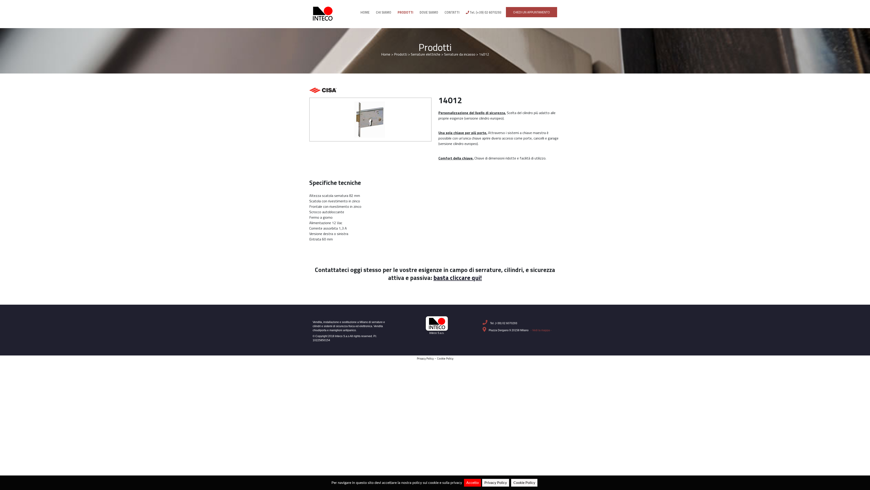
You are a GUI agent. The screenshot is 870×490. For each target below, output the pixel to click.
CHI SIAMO (383, 12)
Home (385, 54)
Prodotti (435, 47)
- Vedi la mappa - (541, 330)
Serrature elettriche (425, 54)
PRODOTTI (405, 12)
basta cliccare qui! (457, 277)
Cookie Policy (445, 358)
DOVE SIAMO (429, 12)
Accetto (472, 483)
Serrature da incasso (460, 54)
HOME (365, 12)
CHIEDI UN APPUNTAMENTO (531, 12)
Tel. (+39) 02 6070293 (485, 12)
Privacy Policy (425, 358)
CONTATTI (452, 12)
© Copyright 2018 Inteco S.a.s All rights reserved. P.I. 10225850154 (345, 338)
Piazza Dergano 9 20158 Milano (519, 330)
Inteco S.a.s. (436, 333)
